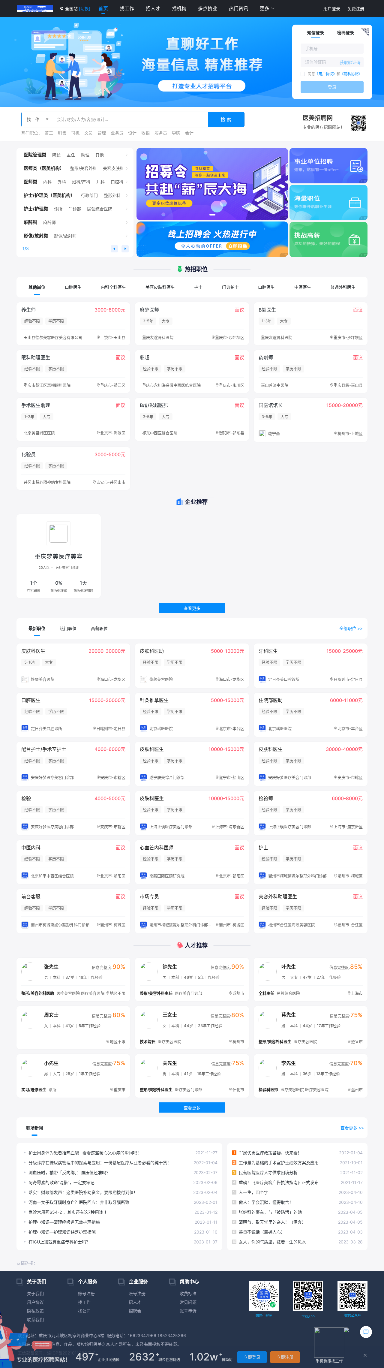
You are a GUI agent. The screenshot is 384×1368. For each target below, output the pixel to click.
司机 (75, 132)
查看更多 (192, 608)
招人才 (153, 8)
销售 (62, 132)
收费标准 (188, 1293)
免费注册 (355, 8)
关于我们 (35, 1293)
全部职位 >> (351, 628)
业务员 (117, 132)
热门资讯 (238, 8)
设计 (132, 132)
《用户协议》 (326, 74)
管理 (102, 132)
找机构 (179, 8)
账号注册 (86, 1293)
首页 (103, 8)
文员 (88, 132)
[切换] (84, 8)
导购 (176, 132)
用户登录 (331, 8)
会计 (189, 132)
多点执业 (207, 8)
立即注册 (285, 1357)
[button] (267, 8)
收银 (145, 132)
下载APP (308, 1317)
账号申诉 (188, 1310)
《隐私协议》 (351, 74)
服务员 (160, 132)
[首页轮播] (212, 184)
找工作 (127, 8)
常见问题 (188, 1302)
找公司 (84, 1310)
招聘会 (135, 1310)
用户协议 (35, 1302)
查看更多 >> (352, 1127)
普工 (49, 132)
